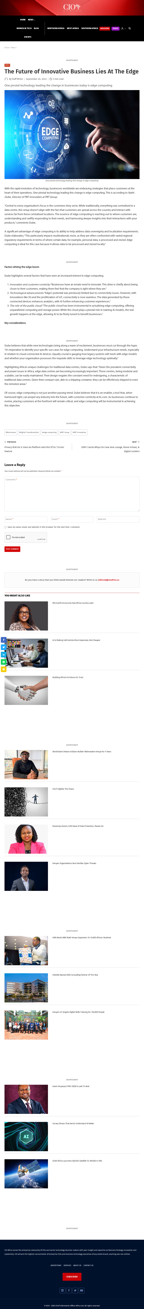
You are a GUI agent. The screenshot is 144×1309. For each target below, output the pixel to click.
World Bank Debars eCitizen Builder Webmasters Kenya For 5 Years (81, 751)
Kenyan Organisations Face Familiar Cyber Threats (74, 863)
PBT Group (64, 432)
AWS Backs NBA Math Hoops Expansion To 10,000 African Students (81, 937)
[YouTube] (81, 1290)
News (7, 65)
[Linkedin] (62, 1290)
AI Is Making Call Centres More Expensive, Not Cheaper (76, 640)
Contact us (88, 1265)
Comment (11, 479)
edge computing (49, 432)
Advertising (56, 1265)
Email (55, 519)
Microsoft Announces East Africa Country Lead (72, 603)
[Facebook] (69, 1290)
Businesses (11, 432)
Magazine (104, 28)
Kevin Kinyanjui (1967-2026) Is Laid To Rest (70, 1086)
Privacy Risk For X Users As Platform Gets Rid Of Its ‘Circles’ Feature (34, 447)
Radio (115, 28)
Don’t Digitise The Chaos (63, 789)
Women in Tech (24, 28)
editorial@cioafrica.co (108, 580)
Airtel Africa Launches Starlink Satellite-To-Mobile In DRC (77, 1161)
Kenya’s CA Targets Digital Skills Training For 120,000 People (78, 1012)
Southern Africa (89, 28)
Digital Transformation (29, 432)
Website (102, 519)
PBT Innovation (79, 432)
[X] (75, 1290)
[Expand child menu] (32, 20)
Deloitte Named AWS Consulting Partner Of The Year (75, 975)
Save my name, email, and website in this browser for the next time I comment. (44, 527)
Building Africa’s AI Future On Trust (67, 677)
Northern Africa (55, 28)
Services (67, 1265)
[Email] (3, 669)
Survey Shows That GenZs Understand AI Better (73, 1123)
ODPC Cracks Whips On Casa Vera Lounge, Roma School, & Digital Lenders (110, 447)
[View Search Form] (129, 28)
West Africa (73, 28)
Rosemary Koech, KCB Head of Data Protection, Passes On (78, 826)
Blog (36, 28)
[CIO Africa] (72, 7)
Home (23, 20)
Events (27, 37)
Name (9, 519)
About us (77, 1265)
